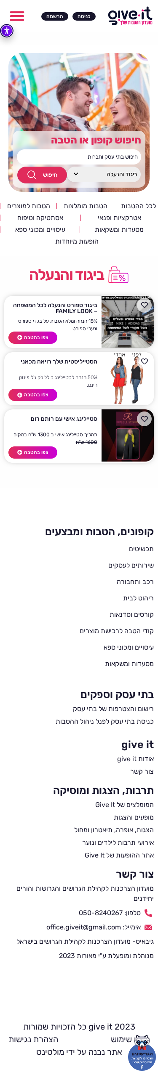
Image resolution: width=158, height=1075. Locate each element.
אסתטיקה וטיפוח (40, 218)
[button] (17, 16)
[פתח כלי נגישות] (6, 30)
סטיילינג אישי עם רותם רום (64, 418)
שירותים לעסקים (131, 565)
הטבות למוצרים (28, 206)
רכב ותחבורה (135, 582)
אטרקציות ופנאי (119, 218)
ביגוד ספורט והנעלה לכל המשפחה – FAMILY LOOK (55, 308)
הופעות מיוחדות (77, 241)
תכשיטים (141, 549)
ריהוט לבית (138, 598)
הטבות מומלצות (85, 206)
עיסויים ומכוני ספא (40, 230)
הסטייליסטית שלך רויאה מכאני (59, 361)
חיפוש (50, 175)
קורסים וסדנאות (132, 614)
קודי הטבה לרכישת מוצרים (117, 631)
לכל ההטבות (138, 206)
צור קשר (135, 874)
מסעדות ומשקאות (119, 230)
